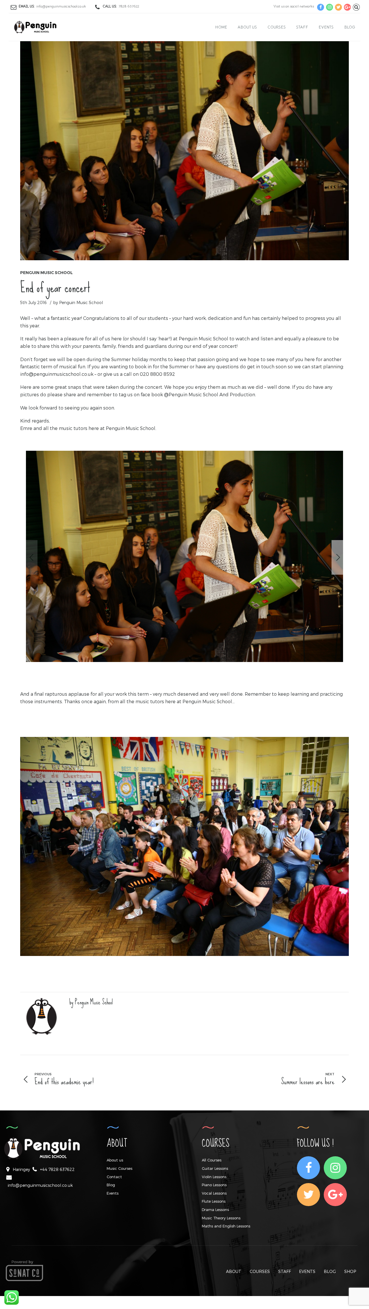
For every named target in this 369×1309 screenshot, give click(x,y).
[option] (184, 557)
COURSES (260, 1271)
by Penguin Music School (78, 302)
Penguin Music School (46, 272)
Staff (302, 27)
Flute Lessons (213, 1201)
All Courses (211, 1160)
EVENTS (307, 1271)
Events (326, 27)
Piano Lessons (214, 1184)
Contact (114, 1176)
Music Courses (119, 1168)
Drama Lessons (215, 1209)
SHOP (350, 1271)
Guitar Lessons (215, 1168)
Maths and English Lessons (226, 1226)
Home (221, 27)
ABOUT (233, 1271)
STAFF (284, 1271)
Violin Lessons (214, 1176)
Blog (349, 27)
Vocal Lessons (214, 1193)
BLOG (330, 1271)
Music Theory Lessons (221, 1218)
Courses (277, 27)
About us (247, 27)
